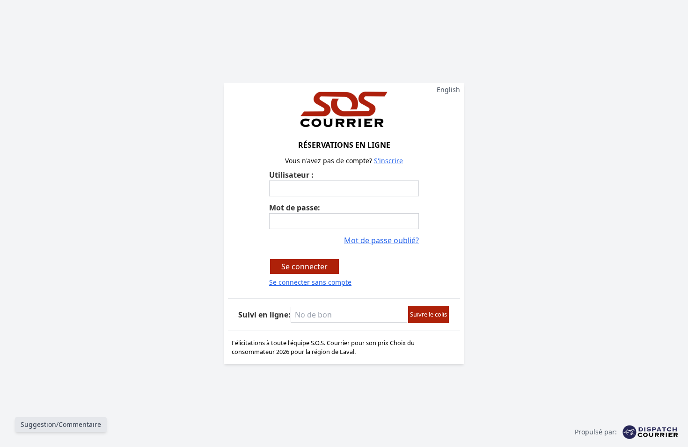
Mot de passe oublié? (381, 240)
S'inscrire (388, 160)
